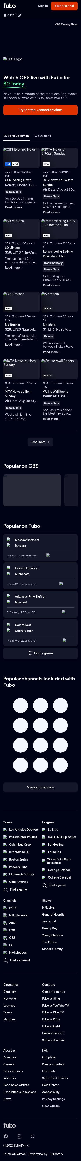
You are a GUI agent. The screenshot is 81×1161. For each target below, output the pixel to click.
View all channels (40, 787)
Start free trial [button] (64, 5)
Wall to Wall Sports (55, 391)
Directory (56, 1154)
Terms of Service (14, 1154)
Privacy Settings (53, 1099)
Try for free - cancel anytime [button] (40, 110)
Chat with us (51, 1106)
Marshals (49, 324)
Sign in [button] (43, 5)
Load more (38, 442)
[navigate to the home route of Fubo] (9, 6)
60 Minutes (12, 247)
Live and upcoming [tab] (16, 135)
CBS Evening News (18, 180)
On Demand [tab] (43, 135)
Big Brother (12, 324)
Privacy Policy (38, 1154)
